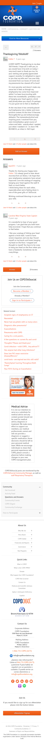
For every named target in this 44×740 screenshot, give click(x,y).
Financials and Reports (22, 543)
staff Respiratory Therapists (22, 475)
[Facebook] (12, 681)
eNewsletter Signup (22, 713)
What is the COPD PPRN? (22, 568)
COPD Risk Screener (22, 579)
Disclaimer (26, 726)
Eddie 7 (12, 59)
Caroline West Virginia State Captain (23, 216)
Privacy (34, 726)
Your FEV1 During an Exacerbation (17, 369)
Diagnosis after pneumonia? (15, 325)
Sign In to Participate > (22, 300)
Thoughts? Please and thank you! (17, 343)
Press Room (22, 535)
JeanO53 (12, 166)
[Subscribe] (39, 46)
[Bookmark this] (35, 46)
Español (22, 596)
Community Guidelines (22, 729)
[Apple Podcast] (19, 685)
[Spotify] (24, 685)
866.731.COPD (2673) (25, 662)
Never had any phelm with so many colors (20, 322)
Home (4, 29)
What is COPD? (22, 564)
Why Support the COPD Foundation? (22, 575)
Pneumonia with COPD (13, 332)
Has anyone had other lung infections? (19, 350)
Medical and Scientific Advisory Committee (22, 587)
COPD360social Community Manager (17, 473)
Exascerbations (10, 329)
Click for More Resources (19, 38)
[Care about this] (32, 46)
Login (39, 3)
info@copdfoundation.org (21, 674)
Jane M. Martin (8, 144)
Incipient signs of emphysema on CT (18, 315)
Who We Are (22, 531)
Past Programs (22, 551)
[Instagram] (26, 681)
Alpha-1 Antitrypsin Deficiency (22, 592)
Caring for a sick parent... (14, 336)
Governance (22, 547)
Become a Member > (22, 291)
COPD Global (22, 539)
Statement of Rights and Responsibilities (21, 731)
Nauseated (8, 318)
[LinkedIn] (22, 681)
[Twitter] (17, 681)
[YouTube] (31, 681)
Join (34, 3)
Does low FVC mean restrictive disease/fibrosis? (16, 354)
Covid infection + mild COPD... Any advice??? (21, 346)
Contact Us (22, 582)
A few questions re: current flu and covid (20, 339)
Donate (36, 9)
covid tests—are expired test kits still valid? (21, 359)
